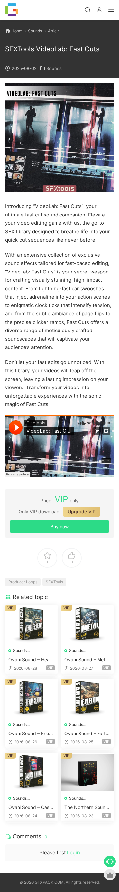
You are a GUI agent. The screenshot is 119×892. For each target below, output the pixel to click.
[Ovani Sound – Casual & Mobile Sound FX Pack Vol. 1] (31, 772)
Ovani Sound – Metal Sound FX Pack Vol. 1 (87, 660)
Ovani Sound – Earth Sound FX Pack (86, 734)
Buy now (59, 526)
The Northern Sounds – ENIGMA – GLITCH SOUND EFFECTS (87, 807)
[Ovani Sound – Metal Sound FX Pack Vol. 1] (87, 625)
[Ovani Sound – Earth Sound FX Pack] (87, 698)
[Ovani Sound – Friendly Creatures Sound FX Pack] (31, 698)
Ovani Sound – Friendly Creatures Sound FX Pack (31, 734)
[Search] (87, 9)
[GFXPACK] (11, 10)
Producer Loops (22, 581)
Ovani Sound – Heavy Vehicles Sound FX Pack (30, 660)
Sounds (54, 68)
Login (73, 852)
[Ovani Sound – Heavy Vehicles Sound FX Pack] (31, 625)
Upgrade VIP (82, 511)
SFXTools (54, 581)
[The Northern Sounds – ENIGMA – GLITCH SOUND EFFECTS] (87, 772)
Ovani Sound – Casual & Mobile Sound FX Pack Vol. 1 (31, 807)
